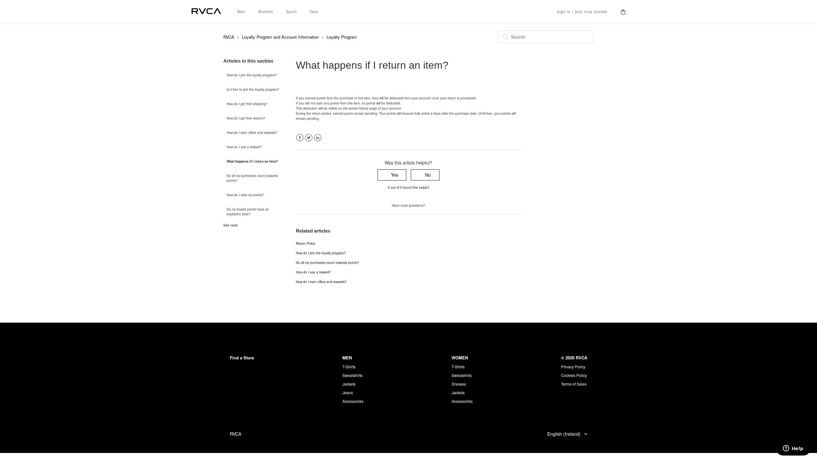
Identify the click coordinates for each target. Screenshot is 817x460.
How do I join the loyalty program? (252, 75)
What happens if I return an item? (252, 161)
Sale (314, 12)
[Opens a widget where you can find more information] (793, 449)
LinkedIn (318, 138)
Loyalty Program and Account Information (280, 37)
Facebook (300, 138)
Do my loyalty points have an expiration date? (248, 211)
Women (265, 12)
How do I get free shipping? (247, 104)
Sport (291, 12)
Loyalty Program (341, 37)
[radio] (392, 174)
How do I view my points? (245, 195)
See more (230, 225)
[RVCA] (206, 12)
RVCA (228, 37)
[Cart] (623, 12)
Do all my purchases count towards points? (252, 178)
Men (241, 12)
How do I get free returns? (246, 118)
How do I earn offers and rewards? (252, 132)
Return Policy (305, 243)
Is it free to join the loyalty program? (253, 89)
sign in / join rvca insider (582, 12)
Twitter (309, 138)
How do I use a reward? (244, 147)
